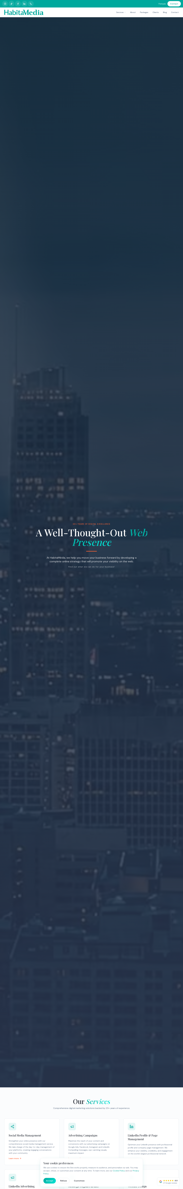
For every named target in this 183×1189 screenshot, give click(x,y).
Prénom (77, 592)
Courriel (78, 602)
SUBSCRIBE (91, 611)
